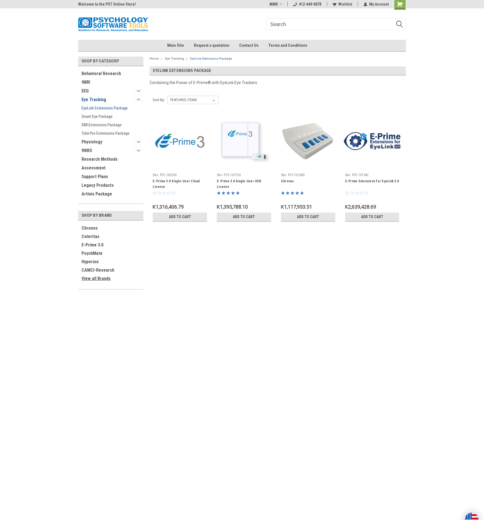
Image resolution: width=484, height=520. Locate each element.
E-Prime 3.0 (92, 245)
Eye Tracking (94, 99)
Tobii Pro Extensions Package (105, 133)
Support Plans (95, 176)
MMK (273, 4)
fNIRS (87, 150)
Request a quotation (211, 45)
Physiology (92, 141)
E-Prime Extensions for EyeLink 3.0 (372, 181)
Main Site (175, 45)
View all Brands (96, 278)
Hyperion (90, 261)
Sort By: (159, 100)
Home (154, 58)
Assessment (94, 168)
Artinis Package (97, 194)
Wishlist (345, 4)
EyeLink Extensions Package (105, 108)
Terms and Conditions (287, 45)
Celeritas (90, 236)
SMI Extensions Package (102, 124)
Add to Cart (180, 216)
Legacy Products (98, 185)
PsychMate (92, 253)
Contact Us (249, 45)
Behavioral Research (101, 73)
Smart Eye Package (97, 116)
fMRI (86, 82)
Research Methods (100, 159)
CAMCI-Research (98, 270)
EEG (85, 91)
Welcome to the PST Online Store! (107, 4)
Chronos (90, 228)
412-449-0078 (310, 4)
